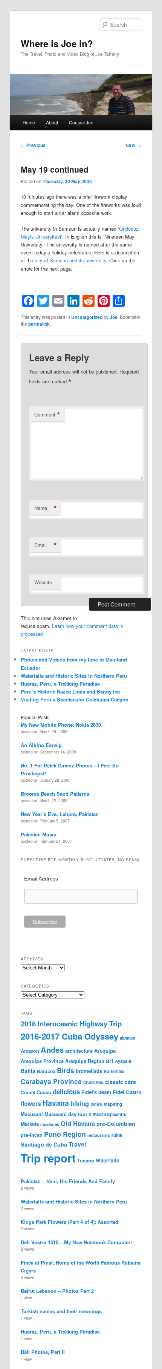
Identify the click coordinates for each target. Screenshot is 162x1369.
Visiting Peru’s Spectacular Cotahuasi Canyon (74, 699)
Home (29, 122)
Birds (65, 1070)
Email (45, 545)
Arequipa (105, 1050)
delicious (66, 1091)
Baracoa (46, 1071)
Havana (56, 1103)
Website (43, 582)
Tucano (85, 1160)
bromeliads (89, 1071)
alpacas (127, 1038)
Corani (28, 1092)
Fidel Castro (127, 1092)
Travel (77, 1144)
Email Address (41, 879)
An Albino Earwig (41, 745)
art (109, 1060)
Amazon (30, 1050)
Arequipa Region (84, 1061)
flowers (31, 1103)
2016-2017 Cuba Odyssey (69, 1036)
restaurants (98, 1135)
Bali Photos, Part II (43, 1351)
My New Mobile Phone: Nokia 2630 (61, 724)
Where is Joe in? (57, 43)
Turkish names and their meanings (61, 1311)
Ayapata (123, 1061)
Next (133, 145)
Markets (30, 1123)
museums (49, 1124)
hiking (79, 1103)
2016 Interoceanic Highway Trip (71, 1023)
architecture (79, 1050)
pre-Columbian (115, 1123)
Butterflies (114, 1071)
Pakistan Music (38, 834)
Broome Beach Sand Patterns (55, 793)
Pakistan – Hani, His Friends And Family (68, 1181)
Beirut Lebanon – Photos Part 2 (57, 1290)
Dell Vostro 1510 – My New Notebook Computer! (76, 1242)
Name (45, 508)
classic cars (120, 1082)
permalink (39, 323)
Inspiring (113, 1104)
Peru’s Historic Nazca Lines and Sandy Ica (70, 691)
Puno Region (65, 1134)
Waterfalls (107, 1160)
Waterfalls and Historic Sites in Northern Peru (74, 675)
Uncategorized (86, 317)
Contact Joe (81, 122)
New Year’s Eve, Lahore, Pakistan (60, 814)
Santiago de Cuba (44, 1144)
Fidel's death (96, 1092)
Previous (33, 145)
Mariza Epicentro (110, 1114)
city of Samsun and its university (70, 260)
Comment (47, 415)
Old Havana (78, 1123)
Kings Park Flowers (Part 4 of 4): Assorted (69, 1221)
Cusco (44, 1092)
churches (93, 1082)
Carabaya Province (51, 1081)
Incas (96, 1104)
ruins (117, 1135)
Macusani (32, 1114)
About (52, 122)
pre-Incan (32, 1135)
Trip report (48, 1158)
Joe (114, 317)
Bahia (28, 1071)
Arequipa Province (42, 1061)
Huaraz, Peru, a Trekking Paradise (60, 683)
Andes (52, 1049)
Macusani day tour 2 (68, 1114)
